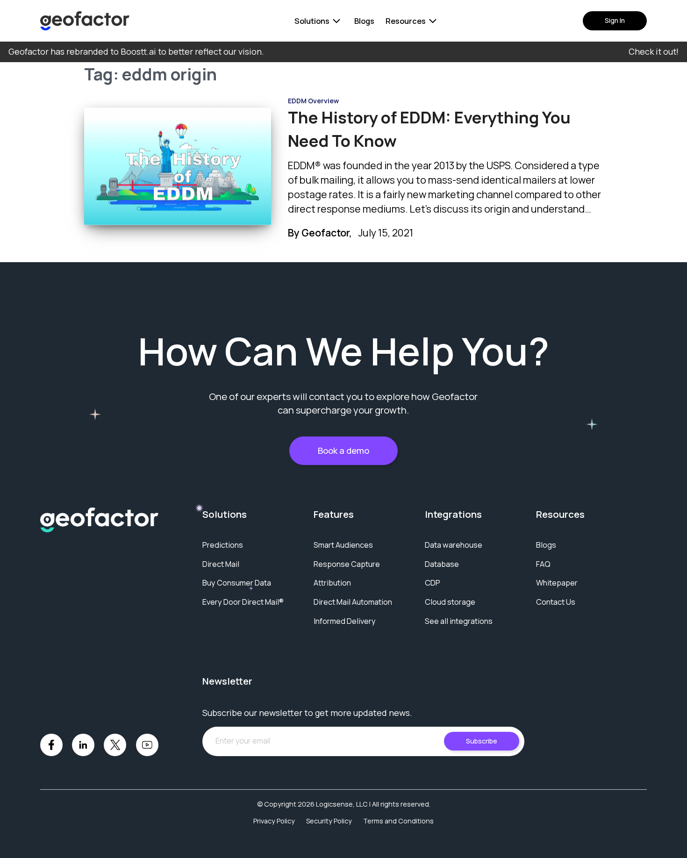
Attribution (332, 583)
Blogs (364, 20)
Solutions (311, 20)
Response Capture (347, 564)
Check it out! (654, 51)
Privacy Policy (274, 820)
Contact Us (555, 602)
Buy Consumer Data (236, 583)
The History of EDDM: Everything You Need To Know (429, 128)
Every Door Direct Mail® (243, 602)
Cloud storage (450, 602)
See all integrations (459, 621)
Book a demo (343, 450)
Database (442, 564)
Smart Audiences (343, 545)
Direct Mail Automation (353, 602)
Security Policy (329, 820)
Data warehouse (453, 545)
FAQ (543, 564)
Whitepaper (557, 583)
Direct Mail (220, 564)
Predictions (222, 545)
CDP (432, 583)
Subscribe (481, 740)
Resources (406, 20)
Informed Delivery (345, 621)
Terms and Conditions (398, 820)
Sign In (615, 20)
